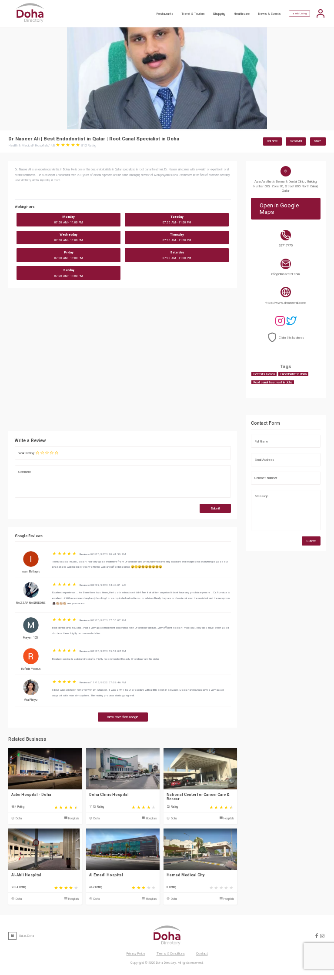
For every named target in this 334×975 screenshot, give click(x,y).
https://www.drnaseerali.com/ (285, 303)
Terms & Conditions (171, 953)
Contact (202, 953)
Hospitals (73, 818)
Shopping (219, 14)
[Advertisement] (162, 362)
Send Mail (296, 141)
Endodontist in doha (293, 374)
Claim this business (291, 337)
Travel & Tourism (192, 14)
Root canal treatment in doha (272, 382)
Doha (19, 818)
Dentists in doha (264, 374)
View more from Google (122, 717)
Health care (242, 14)
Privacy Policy (136, 953)
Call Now (272, 141)
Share (317, 141)
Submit (215, 508)
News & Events (269, 14)
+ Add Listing (300, 13)
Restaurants (164, 14)
